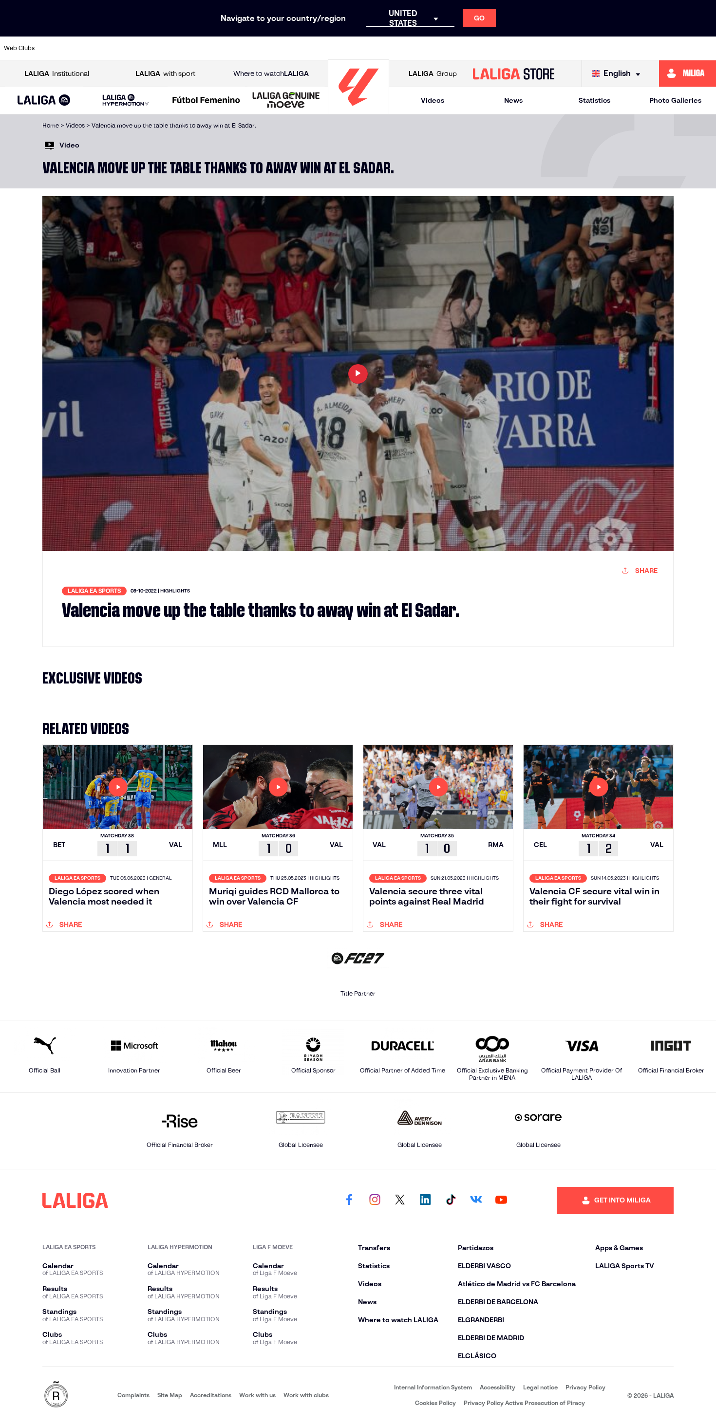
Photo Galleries (675, 100)
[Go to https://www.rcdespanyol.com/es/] (501, 48)
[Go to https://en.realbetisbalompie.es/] (535, 48)
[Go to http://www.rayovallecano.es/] (434, 48)
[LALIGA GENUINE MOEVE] (286, 101)
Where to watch (271, 73)
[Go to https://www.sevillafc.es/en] (637, 48)
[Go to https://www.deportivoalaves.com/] (196, 48)
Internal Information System (433, 1387)
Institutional (56, 73)
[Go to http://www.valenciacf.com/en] (670, 48)
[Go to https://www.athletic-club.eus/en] (61, 48)
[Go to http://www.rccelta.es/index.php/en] (162, 48)
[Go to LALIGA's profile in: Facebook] (349, 1200)
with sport (165, 73)
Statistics (594, 100)
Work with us (257, 1395)
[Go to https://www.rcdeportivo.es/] (467, 48)
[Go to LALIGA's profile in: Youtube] (501, 1200)
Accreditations (210, 1395)
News (513, 100)
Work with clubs (306, 1395)
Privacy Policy (585, 1387)
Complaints (133, 1395)
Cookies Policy (435, 1403)
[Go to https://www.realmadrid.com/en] (569, 48)
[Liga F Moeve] (206, 101)
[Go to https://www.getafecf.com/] (298, 48)
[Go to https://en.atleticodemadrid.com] (95, 48)
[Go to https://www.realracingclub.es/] (400, 48)
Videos (432, 100)
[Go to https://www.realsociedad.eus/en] (603, 48)
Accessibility (497, 1387)
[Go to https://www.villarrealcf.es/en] (704, 48)
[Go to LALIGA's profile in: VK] (476, 1200)
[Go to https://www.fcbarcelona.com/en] (264, 48)
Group (433, 73)
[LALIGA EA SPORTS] (44, 101)
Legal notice (540, 1387)
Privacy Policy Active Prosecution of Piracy (524, 1403)
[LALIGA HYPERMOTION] (125, 100)
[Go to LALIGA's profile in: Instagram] (374, 1200)
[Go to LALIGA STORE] (513, 73)
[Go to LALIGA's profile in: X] (400, 1200)
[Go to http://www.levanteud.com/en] (332, 48)
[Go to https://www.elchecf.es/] (230, 48)
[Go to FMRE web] (56, 1395)
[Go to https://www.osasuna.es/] (129, 48)
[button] (44, 100)
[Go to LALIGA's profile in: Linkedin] (425, 1200)
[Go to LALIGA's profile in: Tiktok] (450, 1200)
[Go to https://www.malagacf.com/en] (366, 48)
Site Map (169, 1395)
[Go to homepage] (358, 110)
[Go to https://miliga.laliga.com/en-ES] (687, 73)
